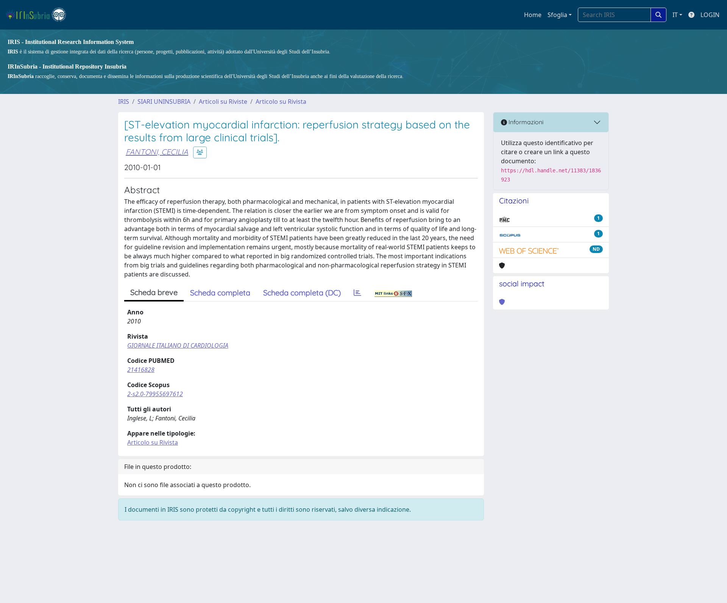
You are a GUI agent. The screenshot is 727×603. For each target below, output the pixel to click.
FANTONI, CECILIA (157, 151)
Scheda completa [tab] (220, 292)
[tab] (357, 293)
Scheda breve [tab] (154, 292)
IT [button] (675, 15)
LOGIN (709, 15)
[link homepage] (39, 15)
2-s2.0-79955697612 (155, 394)
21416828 (140, 370)
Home (532, 15)
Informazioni (525, 122)
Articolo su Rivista (281, 101)
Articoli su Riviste (223, 101)
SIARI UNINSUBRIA (163, 101)
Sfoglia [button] (557, 15)
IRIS (123, 101)
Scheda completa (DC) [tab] (302, 292)
